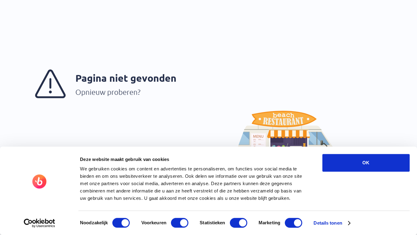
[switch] (179, 223)
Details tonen (328, 223)
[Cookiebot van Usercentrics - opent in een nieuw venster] (39, 223)
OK (365, 162)
